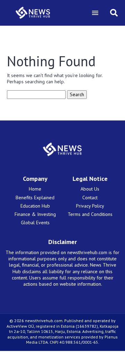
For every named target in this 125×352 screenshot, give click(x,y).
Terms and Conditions (90, 214)
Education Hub (35, 206)
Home (35, 189)
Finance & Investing (35, 214)
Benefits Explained (35, 197)
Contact (90, 197)
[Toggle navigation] (95, 13)
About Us (90, 189)
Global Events (35, 222)
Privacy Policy (90, 206)
